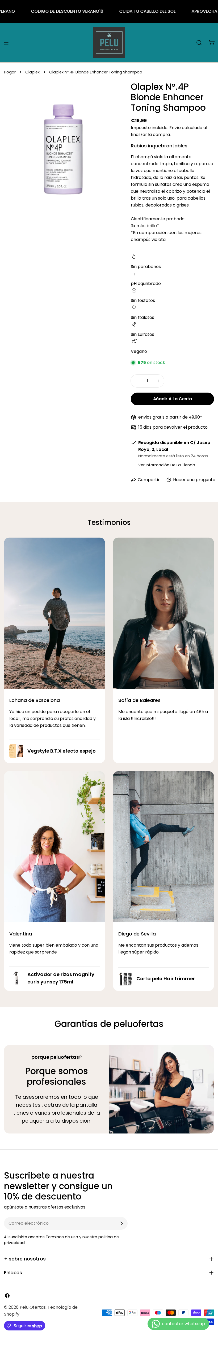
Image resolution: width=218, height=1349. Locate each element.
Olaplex (32, 72)
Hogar (10, 72)
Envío (175, 128)
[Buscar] (199, 42)
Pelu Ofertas (33, 1307)
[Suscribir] (121, 1223)
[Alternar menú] (6, 42)
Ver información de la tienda (166, 465)
